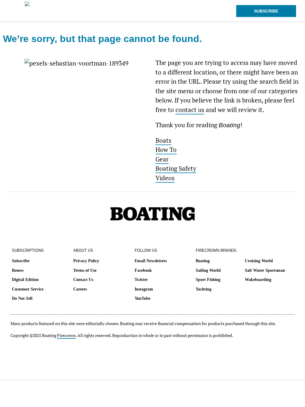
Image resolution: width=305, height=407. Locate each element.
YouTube (142, 298)
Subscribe (20, 261)
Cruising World (259, 261)
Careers (80, 289)
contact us (189, 109)
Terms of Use (85, 270)
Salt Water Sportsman (265, 270)
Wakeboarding (258, 279)
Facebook (143, 270)
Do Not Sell (22, 298)
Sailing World (208, 270)
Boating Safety (175, 168)
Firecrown (66, 335)
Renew (18, 270)
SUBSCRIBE (266, 11)
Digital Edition (25, 279)
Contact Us (83, 279)
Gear (162, 159)
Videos (165, 178)
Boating (203, 261)
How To (166, 149)
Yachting (203, 289)
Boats (163, 140)
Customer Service (27, 289)
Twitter (141, 279)
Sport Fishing (208, 279)
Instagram (144, 289)
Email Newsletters (151, 261)
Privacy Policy (86, 261)
